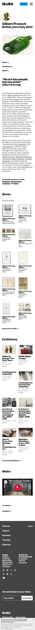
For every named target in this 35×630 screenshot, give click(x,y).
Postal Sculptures (8, 157)
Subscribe (27, 598)
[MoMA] (6, 613)
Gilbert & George (13, 95)
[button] (31, 4)
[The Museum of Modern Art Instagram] (3, 570)
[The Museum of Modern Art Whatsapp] (11, 574)
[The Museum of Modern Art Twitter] (11, 570)
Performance (16, 181)
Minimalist (22, 144)
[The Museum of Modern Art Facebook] (7, 570)
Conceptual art (7, 147)
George (16, 99)
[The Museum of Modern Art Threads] (15, 570)
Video (16, 183)
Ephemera (6, 181)
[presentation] (6, 16)
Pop (16, 144)
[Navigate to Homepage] (8, 4)
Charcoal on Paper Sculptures (13, 159)
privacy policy (9, 628)
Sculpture (6, 183)
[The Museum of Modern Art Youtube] (4, 577)
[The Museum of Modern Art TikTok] (3, 574)
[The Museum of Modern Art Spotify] (7, 574)
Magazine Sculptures (24, 157)
